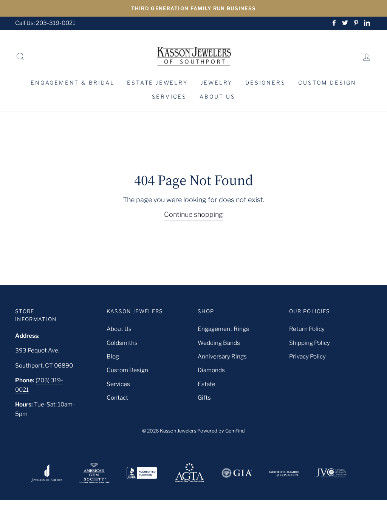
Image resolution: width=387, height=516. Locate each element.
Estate (206, 384)
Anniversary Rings (222, 356)
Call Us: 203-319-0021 (45, 22)
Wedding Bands (219, 342)
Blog (113, 356)
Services (169, 96)
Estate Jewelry (157, 82)
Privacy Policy (307, 356)
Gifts (204, 397)
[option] (193, 8)
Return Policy (307, 328)
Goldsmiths (122, 342)
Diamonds (211, 370)
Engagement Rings (223, 328)
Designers (265, 82)
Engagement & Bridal (72, 82)
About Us (217, 96)
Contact (117, 397)
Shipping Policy (309, 342)
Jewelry (217, 82)
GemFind (235, 431)
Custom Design (327, 82)
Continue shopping (193, 214)
